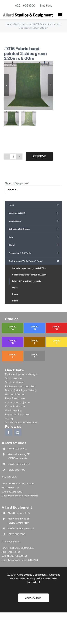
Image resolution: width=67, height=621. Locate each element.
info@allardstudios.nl (19, 464)
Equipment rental (23, 24)
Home (9, 24)
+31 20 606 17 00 (16, 469)
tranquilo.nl (33, 582)
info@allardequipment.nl (21, 528)
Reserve (39, 156)
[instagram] (17, 432)
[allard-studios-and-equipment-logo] (28, 13)
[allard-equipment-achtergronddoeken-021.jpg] (28, 85)
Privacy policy (34, 578)
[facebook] (8, 432)
